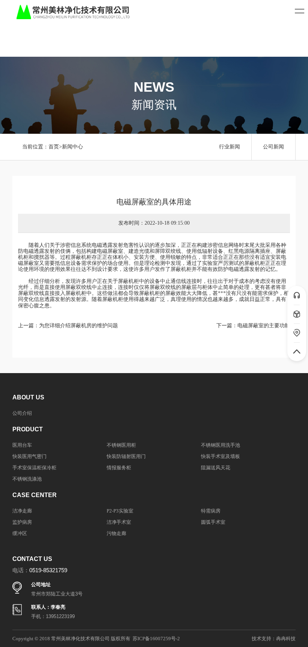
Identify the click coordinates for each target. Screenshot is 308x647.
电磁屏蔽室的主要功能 (263, 325)
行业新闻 (229, 147)
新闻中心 (72, 147)
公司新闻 (273, 147)
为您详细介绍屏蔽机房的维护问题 (78, 325)
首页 (53, 147)
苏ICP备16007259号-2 (156, 638)
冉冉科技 (286, 638)
